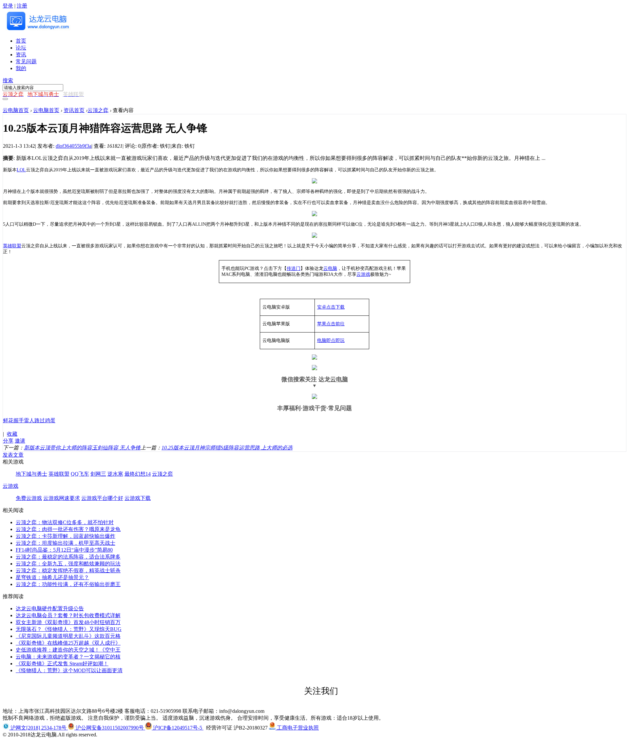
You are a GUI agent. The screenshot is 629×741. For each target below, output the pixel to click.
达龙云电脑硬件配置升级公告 (50, 608)
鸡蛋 (50, 420)
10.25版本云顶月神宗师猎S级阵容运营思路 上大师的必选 (227, 447)
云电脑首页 (16, 110)
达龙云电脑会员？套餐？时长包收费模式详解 (68, 615)
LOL (21, 169)
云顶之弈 (97, 110)
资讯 (21, 54)
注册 (22, 6)
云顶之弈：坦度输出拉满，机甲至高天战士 (65, 543)
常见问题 (26, 61)
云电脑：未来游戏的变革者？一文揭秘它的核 (68, 656)
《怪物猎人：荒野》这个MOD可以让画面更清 (69, 670)
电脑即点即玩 (331, 340)
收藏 (12, 434)
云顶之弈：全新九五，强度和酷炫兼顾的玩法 (68, 563)
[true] (5, 99)
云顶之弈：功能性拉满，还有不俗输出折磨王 (68, 584)
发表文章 (13, 455)
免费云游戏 (29, 498)
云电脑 (330, 268)
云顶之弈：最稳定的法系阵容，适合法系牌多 (68, 557)
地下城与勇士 (31, 474)
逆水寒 (115, 474)
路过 (39, 420)
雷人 (29, 420)
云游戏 (363, 274)
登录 (8, 6)
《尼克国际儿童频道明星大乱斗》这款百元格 (68, 636)
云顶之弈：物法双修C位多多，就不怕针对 (65, 522)
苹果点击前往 (331, 323)
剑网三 (98, 474)
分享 (8, 441)
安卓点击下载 (331, 307)
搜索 (8, 80)
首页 (21, 41)
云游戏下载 (137, 498)
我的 (21, 68)
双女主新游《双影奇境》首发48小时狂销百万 (68, 622)
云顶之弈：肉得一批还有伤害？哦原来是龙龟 (68, 529)
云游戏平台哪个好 (102, 498)
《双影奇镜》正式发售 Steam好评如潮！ (62, 663)
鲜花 (8, 420)
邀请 (20, 441)
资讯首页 (74, 110)
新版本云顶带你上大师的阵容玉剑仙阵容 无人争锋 (82, 447)
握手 (18, 420)
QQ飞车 (80, 474)
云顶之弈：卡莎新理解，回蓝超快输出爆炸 (65, 536)
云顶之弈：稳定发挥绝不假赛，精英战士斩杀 (68, 570)
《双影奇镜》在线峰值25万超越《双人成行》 (68, 643)
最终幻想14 (137, 474)
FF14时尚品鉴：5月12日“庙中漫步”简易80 (64, 550)
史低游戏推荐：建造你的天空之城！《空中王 (68, 650)
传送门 (293, 268)
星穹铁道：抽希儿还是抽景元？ (52, 577)
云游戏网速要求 (61, 498)
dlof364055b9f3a (73, 146)
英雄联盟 (12, 245)
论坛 (21, 47)
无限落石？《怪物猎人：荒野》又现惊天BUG (69, 629)
